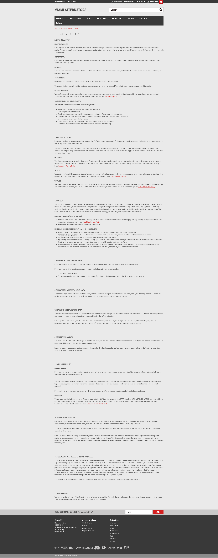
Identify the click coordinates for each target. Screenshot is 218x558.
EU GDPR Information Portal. (97, 404)
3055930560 (118, 2)
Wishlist (142, 2)
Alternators (60, 18)
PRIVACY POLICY (73, 28)
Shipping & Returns (88, 531)
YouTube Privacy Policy (146, 187)
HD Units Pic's (117, 18)
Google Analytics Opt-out (114, 96)
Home (56, 28)
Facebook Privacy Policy (67, 166)
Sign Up (90, 528)
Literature (141, 18)
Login (84, 528)
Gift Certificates (87, 523)
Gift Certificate (129, 2)
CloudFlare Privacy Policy (91, 222)
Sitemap (74, 556)
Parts (130, 18)
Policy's (59, 23)
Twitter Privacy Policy (118, 176)
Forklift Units (75, 18)
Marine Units (102, 18)
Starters (88, 18)
